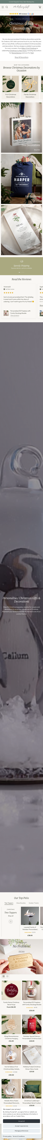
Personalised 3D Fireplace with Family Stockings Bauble (20, 312)
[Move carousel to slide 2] (20, 272)
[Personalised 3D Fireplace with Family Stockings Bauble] (6, 313)
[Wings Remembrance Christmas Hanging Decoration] (11, 1024)
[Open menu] (3, 7)
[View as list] (7, 976)
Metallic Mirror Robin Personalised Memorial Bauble (11, 1103)
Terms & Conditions (19, 1136)
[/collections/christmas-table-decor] (21, 230)
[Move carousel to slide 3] (22, 272)
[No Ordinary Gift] (21, 7)
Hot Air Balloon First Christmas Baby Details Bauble (11, 1069)
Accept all (21, 1121)
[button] (21, 14)
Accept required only (21, 1126)
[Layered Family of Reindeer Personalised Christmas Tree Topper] (30, 916)
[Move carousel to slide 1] (19, 272)
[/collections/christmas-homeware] (21, 179)
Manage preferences (21, 1131)
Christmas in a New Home (18, 51)
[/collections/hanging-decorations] (21, 127)
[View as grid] (4, 976)
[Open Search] (7, 7)
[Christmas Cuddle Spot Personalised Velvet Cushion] (31, 1088)
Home (11, 19)
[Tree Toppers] (11, 922)
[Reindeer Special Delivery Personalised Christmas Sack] (31, 1024)
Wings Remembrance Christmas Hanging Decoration (11, 1038)
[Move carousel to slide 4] (23, 272)
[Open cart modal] (40, 7)
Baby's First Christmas (29, 48)
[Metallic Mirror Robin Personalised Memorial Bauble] (11, 1088)
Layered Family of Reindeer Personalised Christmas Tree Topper (30, 929)
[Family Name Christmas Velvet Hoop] (11, 990)
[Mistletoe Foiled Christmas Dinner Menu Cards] (31, 1054)
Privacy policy (7, 1136)
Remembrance (17, 53)
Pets (32, 53)
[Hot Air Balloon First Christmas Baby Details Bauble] (11, 1054)
